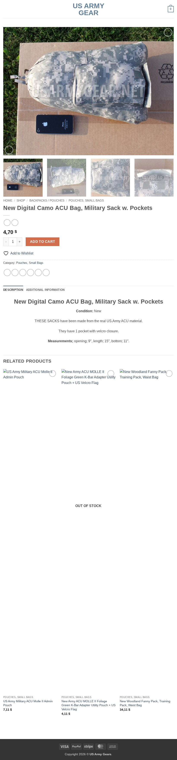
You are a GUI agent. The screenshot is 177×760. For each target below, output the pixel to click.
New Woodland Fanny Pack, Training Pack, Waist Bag (145, 703)
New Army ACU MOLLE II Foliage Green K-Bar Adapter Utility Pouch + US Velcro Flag (88, 705)
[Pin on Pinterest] (38, 272)
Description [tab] (13, 289)
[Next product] (7, 222)
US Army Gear (88, 9)
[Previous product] (14, 222)
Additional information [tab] (45, 289)
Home (7, 200)
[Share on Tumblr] (46, 272)
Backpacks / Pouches (46, 200)
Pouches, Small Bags (86, 200)
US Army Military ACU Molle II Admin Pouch (28, 703)
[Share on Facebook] (15, 272)
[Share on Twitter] (22, 272)
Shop (21, 200)
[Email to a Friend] (30, 272)
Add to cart (42, 241)
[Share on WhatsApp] (7, 272)
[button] (5, 9)
